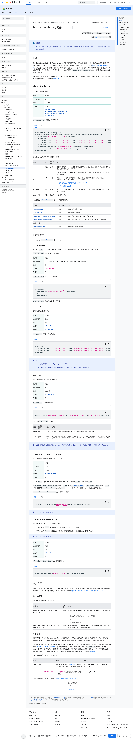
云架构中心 (84, 724)
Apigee (9, 8)
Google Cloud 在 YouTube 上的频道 (117, 724)
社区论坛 (57, 715)
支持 (25, 12)
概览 (3, 12)
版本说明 (57, 721)
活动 (108, 718)
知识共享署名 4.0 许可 (59, 698)
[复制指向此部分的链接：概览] (39, 58)
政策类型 (56, 79)
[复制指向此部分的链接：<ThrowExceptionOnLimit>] (59, 519)
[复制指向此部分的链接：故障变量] (42, 634)
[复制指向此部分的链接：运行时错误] (44, 596)
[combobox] (88, 2)
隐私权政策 (41, 736)
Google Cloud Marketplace (37, 721)
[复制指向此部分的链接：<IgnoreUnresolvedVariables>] (63, 454)
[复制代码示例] (108, 130)
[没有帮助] (109, 22)
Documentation (42, 22)
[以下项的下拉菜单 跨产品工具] (47, 2)
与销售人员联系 (33, 724)
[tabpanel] (72, 141)
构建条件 (92, 651)
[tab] (36, 125)
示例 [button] (42, 125)
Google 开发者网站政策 (35, 700)
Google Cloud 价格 (34, 718)
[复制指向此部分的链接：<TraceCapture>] (53, 86)
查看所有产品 (33, 715)
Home (34, 22)
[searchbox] (13, 18)
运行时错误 (73, 664)
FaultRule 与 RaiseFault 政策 (45, 647)
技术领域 (28, 2)
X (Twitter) (110, 721)
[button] (12, 32)
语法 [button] (35, 125)
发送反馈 (106, 27)
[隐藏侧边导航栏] (23, 736)
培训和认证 (84, 728)
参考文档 (17, 12)
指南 (10, 12)
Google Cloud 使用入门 (88, 718)
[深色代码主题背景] (105, 130)
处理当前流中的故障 (65, 186)
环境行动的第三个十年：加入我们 (77, 736)
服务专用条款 (50, 47)
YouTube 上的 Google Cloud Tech (117, 728)
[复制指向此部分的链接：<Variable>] (43, 375)
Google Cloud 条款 (59, 736)
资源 (31, 12)
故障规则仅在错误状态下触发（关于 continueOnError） (75, 183)
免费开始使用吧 (123, 8)
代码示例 (83, 721)
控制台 (104, 2)
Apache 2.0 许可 (88, 698)
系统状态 (57, 724)
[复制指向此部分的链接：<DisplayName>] (48, 245)
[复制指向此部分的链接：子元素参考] (46, 235)
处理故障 (99, 591)
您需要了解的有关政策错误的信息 (83, 591)
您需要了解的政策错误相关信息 (65, 678)
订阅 (112, 736)
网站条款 (49, 736)
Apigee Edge (99, 37)
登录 (129, 2)
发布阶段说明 (41, 49)
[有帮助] (106, 22)
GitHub (83, 715)
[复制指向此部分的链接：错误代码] (44, 583)
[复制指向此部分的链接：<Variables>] (46, 307)
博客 (108, 715)
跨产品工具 (41, 2)
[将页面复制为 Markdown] (71, 27)
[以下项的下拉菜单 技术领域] (33, 2)
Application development (57, 22)
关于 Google (32, 736)
